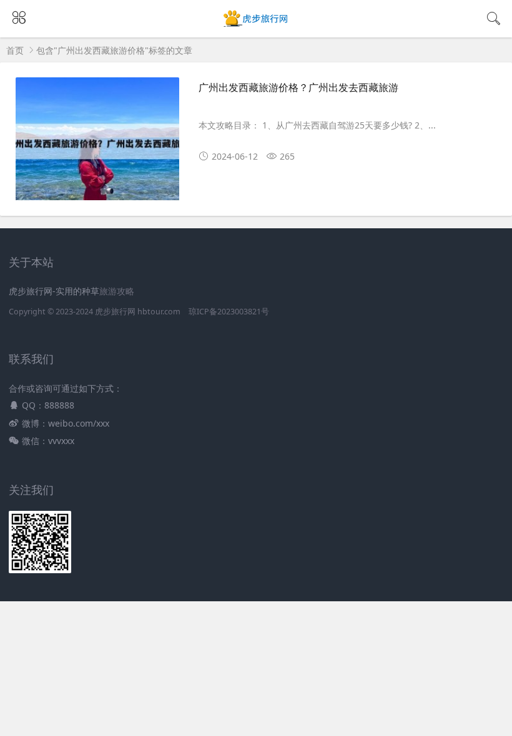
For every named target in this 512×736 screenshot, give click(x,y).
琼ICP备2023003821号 (229, 311)
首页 (15, 50)
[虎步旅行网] (256, 26)
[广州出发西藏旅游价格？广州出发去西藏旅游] (97, 143)
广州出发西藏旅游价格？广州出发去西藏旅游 (298, 87)
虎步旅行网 (115, 311)
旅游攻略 (116, 291)
